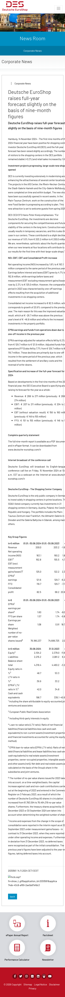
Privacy (32, 988)
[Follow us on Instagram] (26, 976)
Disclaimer (54, 984)
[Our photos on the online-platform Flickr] (32, 976)
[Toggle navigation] (58, 8)
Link (17, 926)
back (12, 896)
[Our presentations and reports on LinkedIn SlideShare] (44, 976)
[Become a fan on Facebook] (14, 976)
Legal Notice (40, 984)
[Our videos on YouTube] (49, 976)
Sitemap (28, 984)
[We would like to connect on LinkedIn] (38, 976)
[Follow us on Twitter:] (20, 976)
